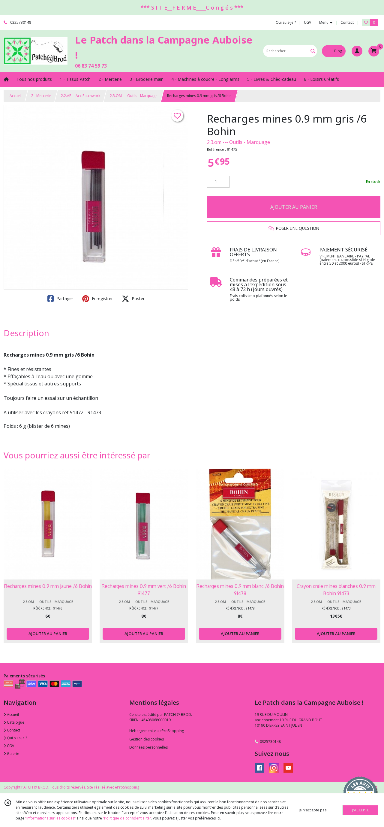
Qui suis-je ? (16, 737)
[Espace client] (357, 51)
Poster (137, 298)
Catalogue (15, 722)
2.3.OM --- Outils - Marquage (134, 95)
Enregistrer (102, 298)
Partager (64, 298)
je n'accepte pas (312, 810)
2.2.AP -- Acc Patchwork (80, 95)
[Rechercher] (313, 51)
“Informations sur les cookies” (50, 818)
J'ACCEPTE (360, 810)
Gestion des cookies (146, 739)
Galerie (12, 753)
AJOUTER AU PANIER (293, 207)
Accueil (16, 95)
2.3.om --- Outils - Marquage (238, 142)
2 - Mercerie (41, 95)
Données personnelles (148, 747)
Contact (347, 22)
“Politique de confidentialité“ (127, 818)
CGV (10, 745)
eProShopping (127, 787)
